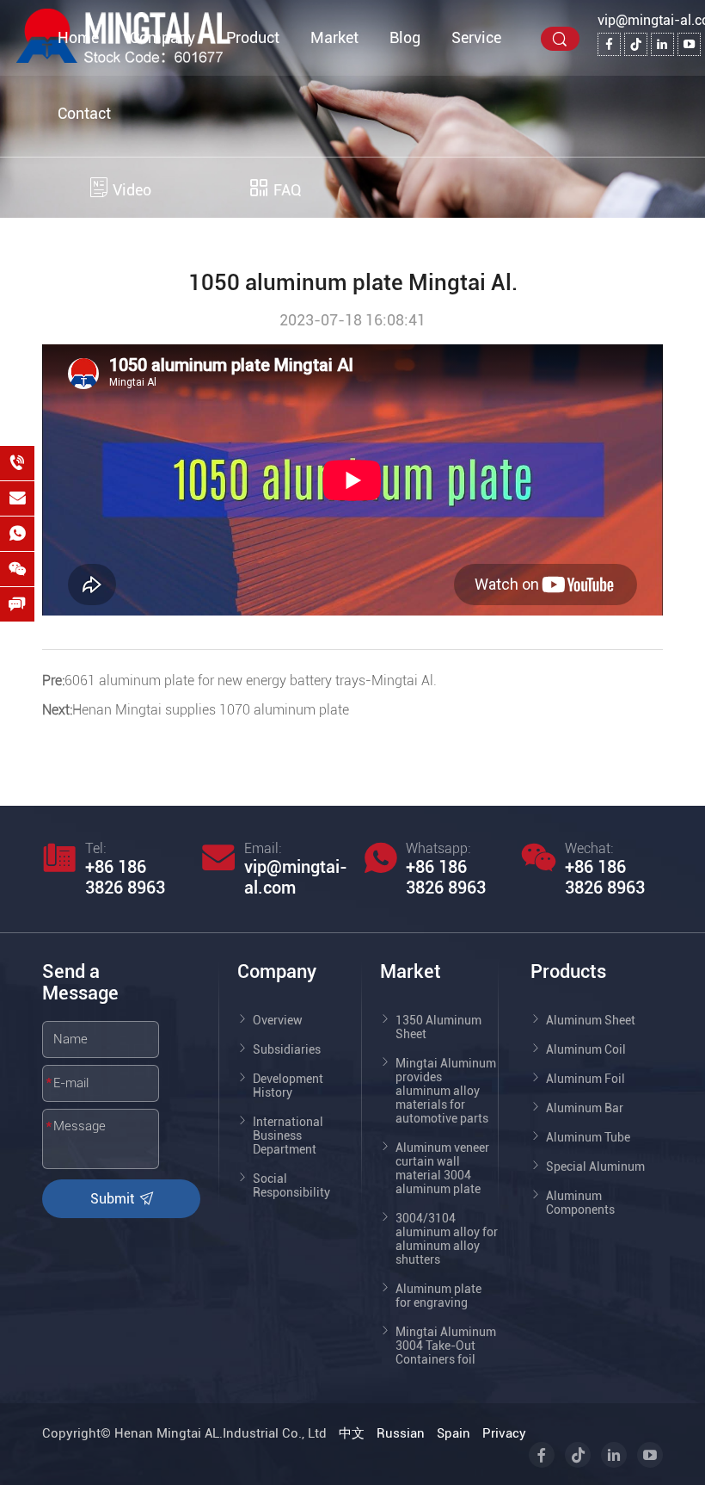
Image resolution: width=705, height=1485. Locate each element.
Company (162, 37)
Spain (453, 1433)
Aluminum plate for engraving (438, 1295)
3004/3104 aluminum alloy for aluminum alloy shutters (446, 1238)
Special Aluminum (595, 1166)
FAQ (286, 190)
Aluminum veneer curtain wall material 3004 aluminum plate (442, 1168)
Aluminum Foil (585, 1079)
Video (130, 190)
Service (476, 37)
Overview (278, 1020)
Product (252, 37)
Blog (404, 37)
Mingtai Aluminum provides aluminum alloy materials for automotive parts (445, 1090)
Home (78, 37)
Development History (288, 1085)
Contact (84, 113)
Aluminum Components (580, 1202)
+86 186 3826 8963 (125, 877)
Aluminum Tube (588, 1137)
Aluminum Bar (584, 1108)
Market (334, 37)
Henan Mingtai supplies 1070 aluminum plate (210, 710)
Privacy (504, 1433)
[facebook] (609, 44)
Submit (114, 1199)
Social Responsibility (291, 1185)
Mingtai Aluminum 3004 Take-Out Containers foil (445, 1345)
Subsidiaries (287, 1049)
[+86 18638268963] (17, 463)
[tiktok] (635, 44)
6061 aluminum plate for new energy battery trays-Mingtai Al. (250, 680)
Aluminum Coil (586, 1049)
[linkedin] (662, 44)
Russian (401, 1433)
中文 (352, 1433)
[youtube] (689, 44)
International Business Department (288, 1135)
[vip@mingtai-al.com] (17, 498)
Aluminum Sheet (590, 1020)
